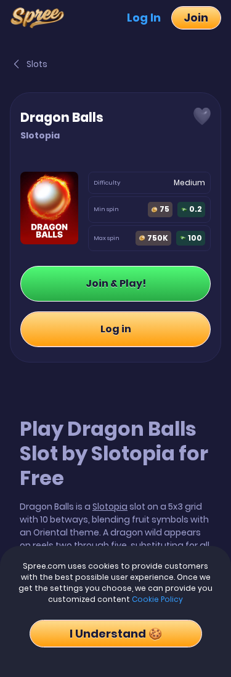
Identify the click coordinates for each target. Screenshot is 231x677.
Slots (36, 64)
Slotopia (110, 506)
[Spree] (41, 17)
